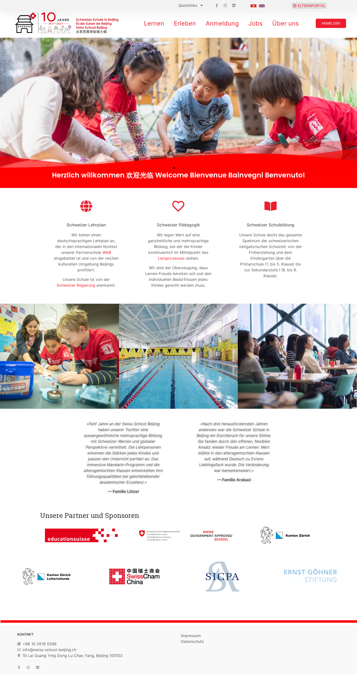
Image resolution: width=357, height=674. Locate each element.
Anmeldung (222, 23)
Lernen (154, 23)
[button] (5, 105)
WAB (106, 252)
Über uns (285, 23)
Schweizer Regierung (76, 285)
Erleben (185, 23)
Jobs (255, 23)
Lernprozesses (171, 258)
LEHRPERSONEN (59, 343)
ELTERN (297, 343)
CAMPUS (178, 346)
